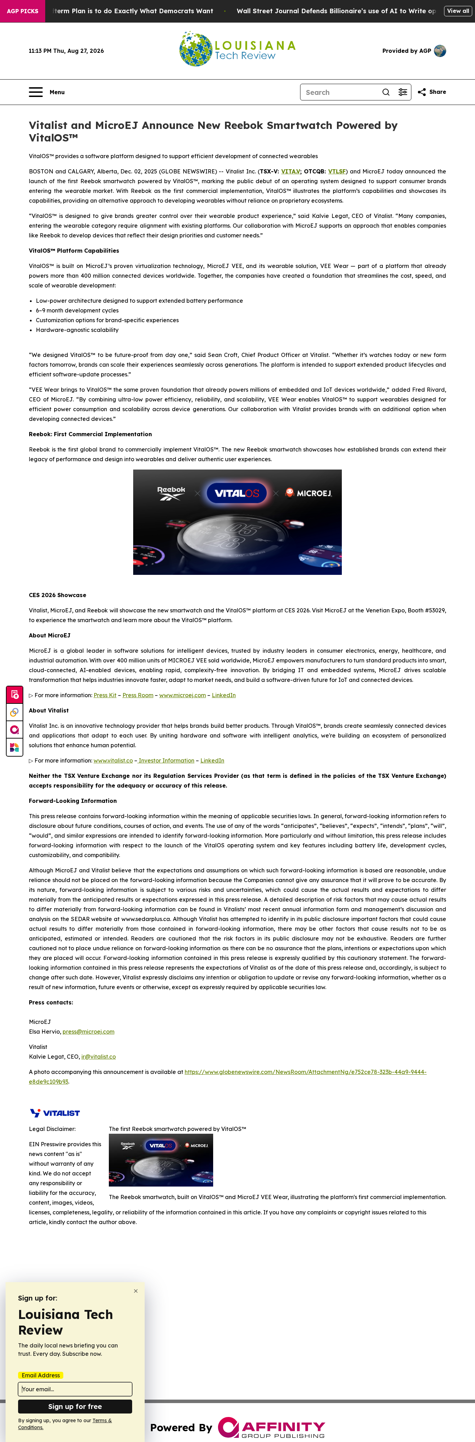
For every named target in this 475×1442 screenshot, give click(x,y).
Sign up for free (75, 1406)
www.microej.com (182, 695)
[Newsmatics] (15, 747)
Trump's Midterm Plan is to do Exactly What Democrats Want (114, 11)
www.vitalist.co (113, 760)
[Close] (135, 1291)
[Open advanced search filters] (402, 92)
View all (458, 10)
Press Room (137, 695)
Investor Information (165, 760)
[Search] (386, 92)
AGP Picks (22, 11)
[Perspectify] (15, 712)
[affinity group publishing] (15, 730)
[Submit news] (15, 695)
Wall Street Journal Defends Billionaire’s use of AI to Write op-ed (342, 11)
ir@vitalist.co (98, 1056)
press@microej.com (88, 1031)
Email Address (41, 1375)
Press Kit (105, 695)
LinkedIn (224, 695)
